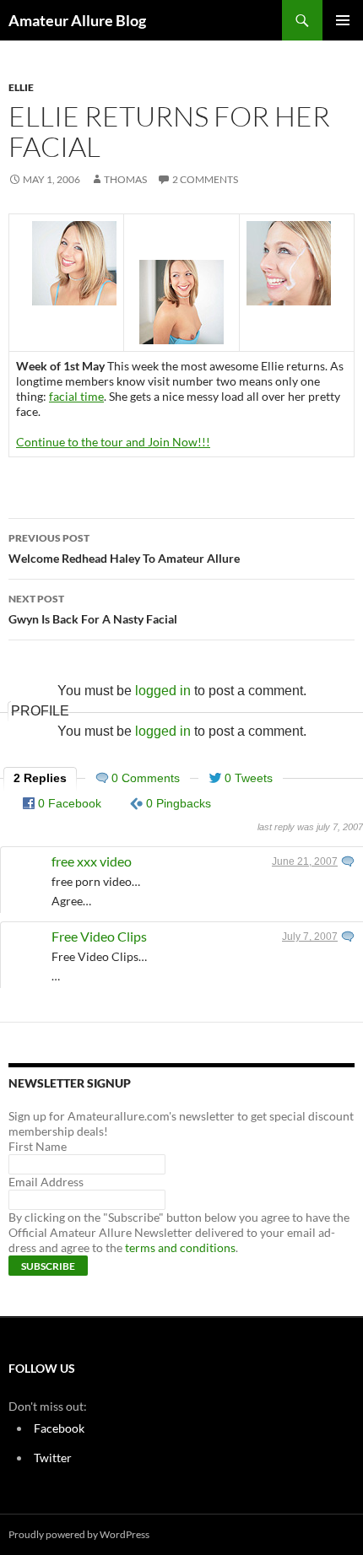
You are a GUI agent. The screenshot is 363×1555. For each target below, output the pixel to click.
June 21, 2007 (305, 861)
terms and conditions (180, 1247)
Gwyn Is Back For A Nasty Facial (92, 609)
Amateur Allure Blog (77, 20)
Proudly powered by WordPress (78, 1534)
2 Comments (205, 179)
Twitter (53, 1457)
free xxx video (91, 861)
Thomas (125, 179)
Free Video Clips (99, 936)
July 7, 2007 (310, 936)
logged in (163, 690)
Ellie (21, 87)
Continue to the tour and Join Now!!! (113, 442)
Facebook (59, 1428)
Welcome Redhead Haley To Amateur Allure (124, 548)
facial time (76, 396)
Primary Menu (342, 20)
